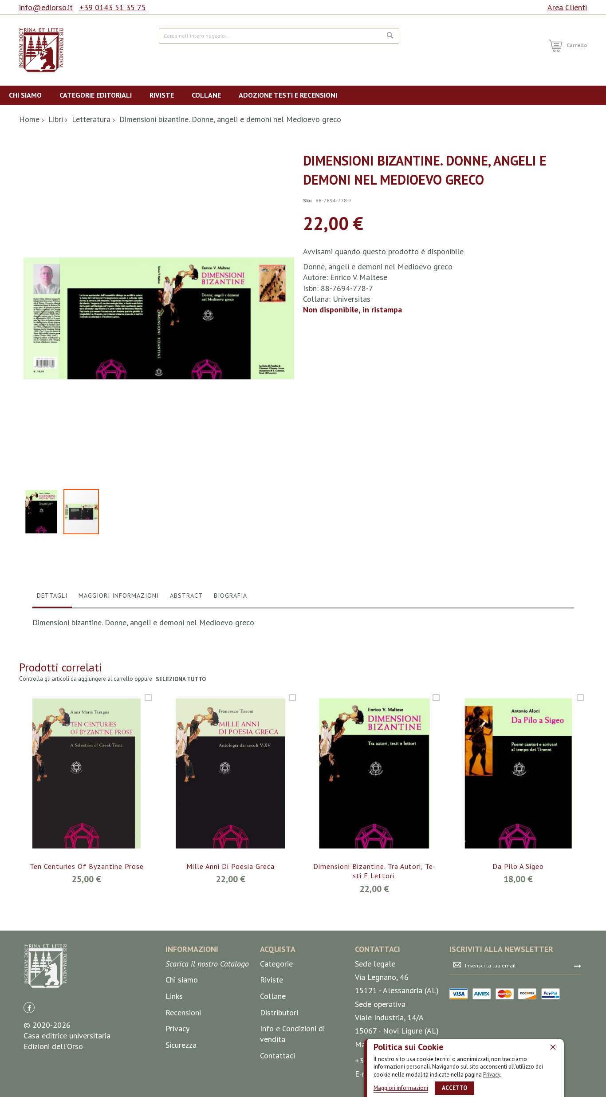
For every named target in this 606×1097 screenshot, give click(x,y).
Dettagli (52, 596)
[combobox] (279, 35)
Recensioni (183, 1012)
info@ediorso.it (46, 7)
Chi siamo (181, 980)
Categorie (276, 964)
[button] (41, 318)
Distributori (279, 1012)
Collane (273, 996)
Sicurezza (181, 1045)
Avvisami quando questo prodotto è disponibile (383, 251)
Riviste (271, 980)
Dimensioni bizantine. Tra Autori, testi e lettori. (374, 871)
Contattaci (277, 1055)
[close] (552, 1047)
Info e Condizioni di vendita (292, 1033)
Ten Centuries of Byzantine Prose (87, 866)
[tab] (52, 598)
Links (174, 996)
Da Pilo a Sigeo (518, 866)
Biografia (230, 596)
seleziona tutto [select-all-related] (181, 679)
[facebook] (29, 1007)
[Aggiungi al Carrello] (76, 786)
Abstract (186, 596)
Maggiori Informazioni (119, 596)
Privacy (491, 1074)
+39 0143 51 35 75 (112, 7)
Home (29, 119)
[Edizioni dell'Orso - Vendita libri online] (41, 50)
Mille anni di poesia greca (230, 866)
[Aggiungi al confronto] (97, 786)
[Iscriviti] (577, 965)
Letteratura (91, 119)
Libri (55, 119)
